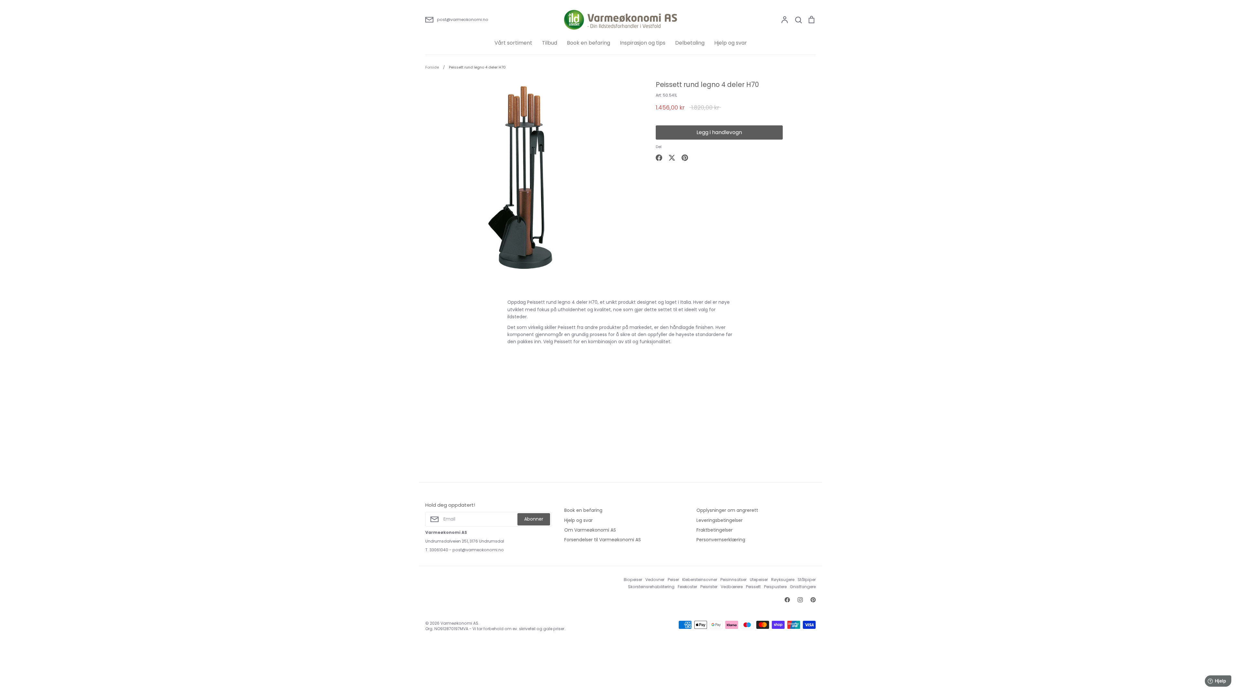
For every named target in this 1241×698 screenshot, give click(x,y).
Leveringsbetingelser (719, 520)
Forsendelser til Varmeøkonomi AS (602, 539)
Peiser (673, 579)
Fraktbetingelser (714, 530)
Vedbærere (732, 586)
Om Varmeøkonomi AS (590, 530)
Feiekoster (687, 586)
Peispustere (775, 586)
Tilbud (549, 43)
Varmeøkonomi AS (459, 623)
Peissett (753, 586)
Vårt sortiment (513, 43)
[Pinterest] (813, 599)
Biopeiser (633, 579)
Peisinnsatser (733, 579)
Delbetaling (690, 43)
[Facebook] (787, 599)
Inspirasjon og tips (642, 43)
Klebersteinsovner (699, 579)
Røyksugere (782, 579)
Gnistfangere (803, 586)
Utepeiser (759, 579)
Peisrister (708, 586)
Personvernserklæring (720, 539)
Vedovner (654, 579)
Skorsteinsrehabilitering (651, 586)
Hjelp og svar (730, 43)
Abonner (533, 519)
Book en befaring (588, 43)
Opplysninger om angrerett (727, 510)
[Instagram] (800, 599)
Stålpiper (807, 579)
